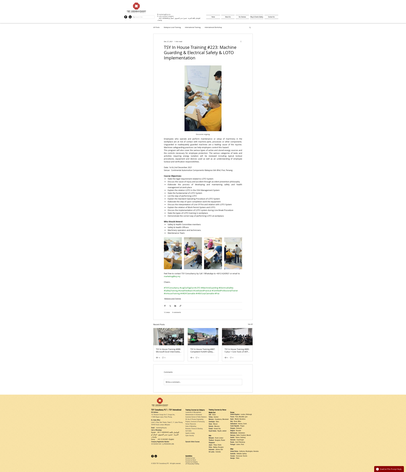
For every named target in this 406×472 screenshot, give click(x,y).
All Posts (156, 27)
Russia (232, 442)
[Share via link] (180, 306)
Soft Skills (188, 431)
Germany (232, 435)
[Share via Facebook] (165, 306)
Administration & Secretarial (193, 415)
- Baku (217, 422)
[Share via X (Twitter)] (170, 306)
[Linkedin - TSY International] (130, 16)
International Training (192, 27)
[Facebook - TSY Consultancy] (125, 16)
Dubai (214, 415)
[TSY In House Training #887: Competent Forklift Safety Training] (203, 336)
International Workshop (213, 27)
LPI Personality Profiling (192, 464)
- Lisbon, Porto (239, 444)
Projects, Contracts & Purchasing (195, 422)
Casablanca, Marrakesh (222, 419)
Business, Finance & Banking (194, 429)
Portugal (232, 444)
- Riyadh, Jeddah (221, 431)
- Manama (216, 426)
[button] (250, 27)
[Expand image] (173, 253)
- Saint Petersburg (240, 442)
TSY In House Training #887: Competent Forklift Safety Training (202, 350)
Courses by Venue (190, 460)
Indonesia (211, 449)
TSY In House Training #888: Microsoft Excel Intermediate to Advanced (168, 350)
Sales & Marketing (190, 426)
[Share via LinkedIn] (175, 306)
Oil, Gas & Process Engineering (194, 419)
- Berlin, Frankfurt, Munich (243, 435)
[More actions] (241, 41)
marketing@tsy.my (165, 14)
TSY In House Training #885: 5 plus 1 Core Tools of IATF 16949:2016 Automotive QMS (237, 350)
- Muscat (214, 424)
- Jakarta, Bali (218, 449)
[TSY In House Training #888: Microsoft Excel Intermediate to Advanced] (168, 336)
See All (250, 324)
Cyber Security (189, 435)
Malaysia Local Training (172, 27)
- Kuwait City (217, 429)
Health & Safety (190, 433)
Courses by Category (191, 462)
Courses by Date (190, 458)
